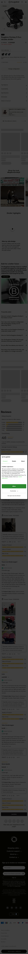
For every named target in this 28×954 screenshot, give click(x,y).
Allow (14, 486)
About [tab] (23, 461)
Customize (13, 491)
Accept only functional (14, 495)
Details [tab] (14, 461)
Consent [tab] (5, 461)
